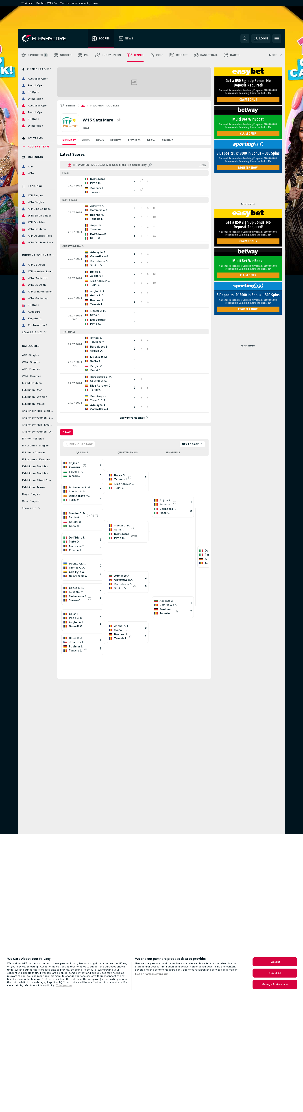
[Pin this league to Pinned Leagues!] (118, 119)
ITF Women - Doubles (103, 105)
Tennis (70, 105)
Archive (167, 140)
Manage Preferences (275, 984)
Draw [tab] (66, 432)
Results (116, 140)
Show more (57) (32, 331)
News (100, 140)
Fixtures (134, 140)
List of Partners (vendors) (151, 974)
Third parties (64, 985)
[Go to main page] (47, 38)
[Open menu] (276, 38)
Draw (151, 140)
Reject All (275, 973)
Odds (86, 140)
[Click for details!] (134, 185)
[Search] (244, 38)
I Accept (275, 961)
